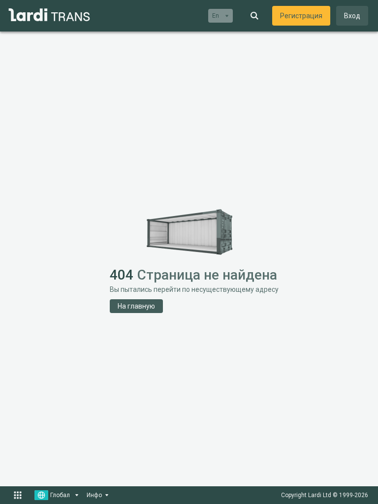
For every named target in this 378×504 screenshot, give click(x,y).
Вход (352, 16)
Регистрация (301, 16)
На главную (136, 306)
